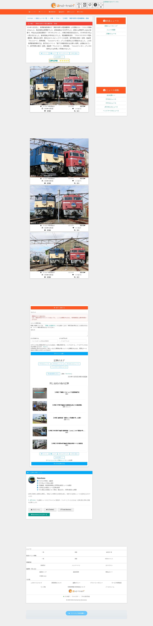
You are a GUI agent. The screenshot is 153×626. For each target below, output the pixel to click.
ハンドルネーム (35, 338)
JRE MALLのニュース (111, 107)
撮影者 (82, 106)
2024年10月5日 (48, 108)
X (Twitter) (50, 509)
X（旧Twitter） (32, 500)
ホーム (48, 460)
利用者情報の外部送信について (76, 587)
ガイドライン (109, 565)
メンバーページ (76, 565)
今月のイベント (109, 558)
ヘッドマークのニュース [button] (59, 367)
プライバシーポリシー (96, 582)
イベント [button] (42, 12)
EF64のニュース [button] (44, 364)
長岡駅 (48, 111)
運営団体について (56, 582)
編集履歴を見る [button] (54, 374)
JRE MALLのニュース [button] (72, 364)
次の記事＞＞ (111, 95)
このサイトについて (36, 582)
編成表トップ (42, 572)
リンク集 (43, 587)
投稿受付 (43, 565)
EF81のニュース (111, 103)
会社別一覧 (109, 552)
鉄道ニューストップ (111, 26)
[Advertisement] (59, 125)
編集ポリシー (76, 582)
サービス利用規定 (117, 582)
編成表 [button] (62, 12)
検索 (76, 552)
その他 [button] (80, 12)
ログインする (114, 1)
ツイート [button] (45, 53)
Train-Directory (66, 509)
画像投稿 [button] (52, 12)
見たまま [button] (71, 12)
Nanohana (68, 373)
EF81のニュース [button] (58, 364)
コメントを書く (60, 353)
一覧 (43, 552)
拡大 (77, 111)
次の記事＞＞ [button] (59, 57)
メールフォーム (110, 587)
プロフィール (36, 509)
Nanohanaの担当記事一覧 (39, 514)
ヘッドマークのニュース (111, 111)
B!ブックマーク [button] (63, 53)
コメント (33, 330)
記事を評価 (54, 61)
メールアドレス (63, 338)
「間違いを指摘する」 (50, 325)
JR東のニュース (61, 460)
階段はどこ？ (109, 572)
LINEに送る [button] (74, 53)
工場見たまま (42, 576)
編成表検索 (76, 572)
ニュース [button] (32, 12)
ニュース (53, 460)
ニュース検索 (111, 30)
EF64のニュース (111, 99)
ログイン (45, 346)
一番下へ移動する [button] (60, 307)
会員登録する (107, 1)
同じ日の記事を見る (59, 463)
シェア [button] (54, 53)
